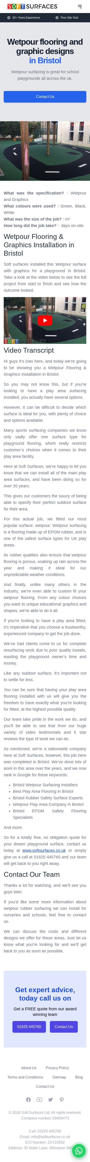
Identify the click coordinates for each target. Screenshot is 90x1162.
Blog (79, 1077)
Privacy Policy (57, 1068)
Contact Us (45, 97)
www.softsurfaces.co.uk (44, 850)
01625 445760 (29, 1027)
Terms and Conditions (25, 1077)
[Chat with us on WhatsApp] (79, 1151)
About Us (28, 1068)
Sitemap (59, 1077)
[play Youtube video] (45, 320)
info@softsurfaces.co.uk (50, 1137)
